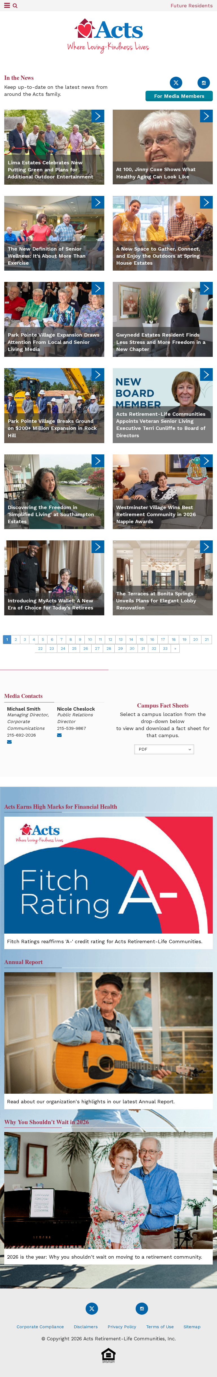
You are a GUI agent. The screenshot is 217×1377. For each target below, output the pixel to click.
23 (51, 648)
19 (184, 639)
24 (63, 648)
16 (152, 639)
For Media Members (179, 96)
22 (40, 648)
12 (110, 639)
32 (154, 648)
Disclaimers (86, 1326)
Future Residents (192, 5)
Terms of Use (160, 1326)
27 (97, 648)
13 (121, 639)
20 (195, 639)
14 (131, 639)
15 (142, 639)
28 (109, 648)
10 (90, 639)
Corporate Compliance (40, 1326)
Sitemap (192, 1326)
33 (165, 648)
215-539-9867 (71, 728)
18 (174, 639)
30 (132, 648)
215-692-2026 (21, 735)
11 (100, 639)
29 (120, 648)
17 (163, 639)
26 (85, 648)
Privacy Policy (122, 1326)
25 (74, 648)
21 (207, 639)
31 (143, 648)
